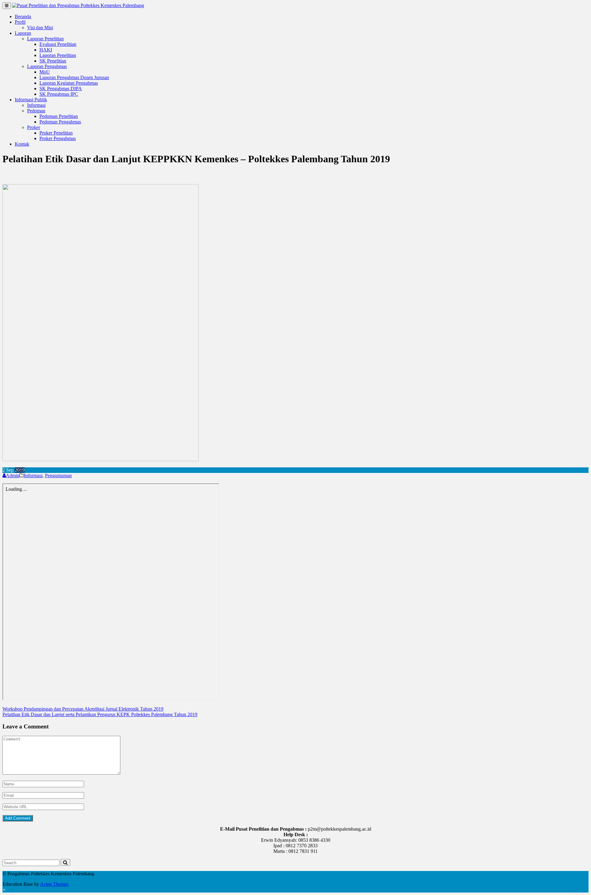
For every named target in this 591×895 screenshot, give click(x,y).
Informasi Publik (31, 99)
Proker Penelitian (56, 132)
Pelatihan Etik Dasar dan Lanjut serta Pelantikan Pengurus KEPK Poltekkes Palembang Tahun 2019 (99, 714)
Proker (33, 127)
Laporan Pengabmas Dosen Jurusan (74, 77)
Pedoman (36, 110)
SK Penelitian (52, 60)
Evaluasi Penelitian (57, 44)
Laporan (23, 33)
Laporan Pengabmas (47, 66)
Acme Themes (54, 884)
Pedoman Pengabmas (60, 121)
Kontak (22, 144)
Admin (12, 475)
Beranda (23, 16)
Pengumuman (58, 475)
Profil (20, 22)
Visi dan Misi (40, 27)
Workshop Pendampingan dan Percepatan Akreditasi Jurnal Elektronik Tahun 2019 (82, 709)
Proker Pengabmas (57, 138)
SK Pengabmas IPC (58, 94)
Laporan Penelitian (45, 38)
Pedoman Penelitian (58, 116)
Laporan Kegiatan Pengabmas (68, 83)
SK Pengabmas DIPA (60, 88)
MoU (44, 72)
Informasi (36, 105)
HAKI (45, 49)
